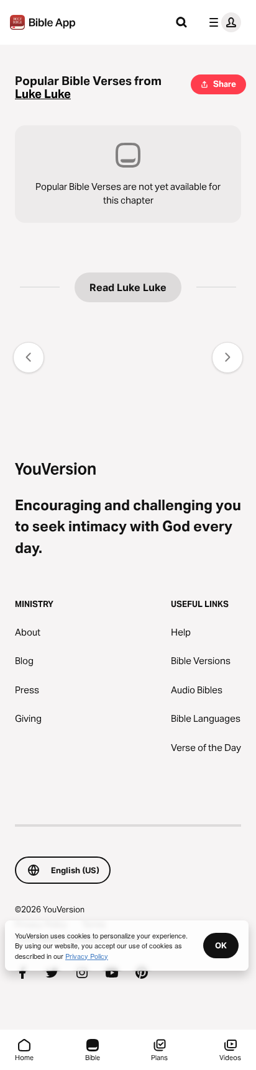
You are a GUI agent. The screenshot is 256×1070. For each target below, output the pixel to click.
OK (221, 945)
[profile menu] (222, 22)
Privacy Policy (86, 956)
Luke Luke (43, 94)
